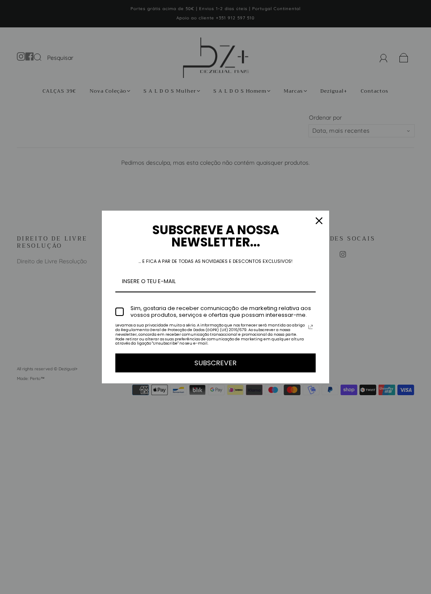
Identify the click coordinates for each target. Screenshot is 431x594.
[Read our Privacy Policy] (311, 327)
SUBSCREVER (215, 363)
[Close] (319, 221)
